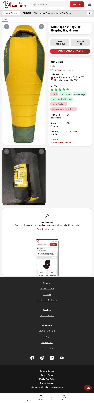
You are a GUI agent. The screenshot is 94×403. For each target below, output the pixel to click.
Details (5, 19)
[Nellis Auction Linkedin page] (52, 358)
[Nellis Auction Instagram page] (42, 358)
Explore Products (11, 13)
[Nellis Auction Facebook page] (32, 358)
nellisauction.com (55, 387)
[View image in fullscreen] (41, 26)
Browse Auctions (47, 383)
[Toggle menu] (90, 4)
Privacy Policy (47, 375)
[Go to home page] (14, 4)
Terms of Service (47, 371)
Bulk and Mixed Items (62, 142)
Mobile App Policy (47, 379)
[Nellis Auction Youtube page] (62, 358)
